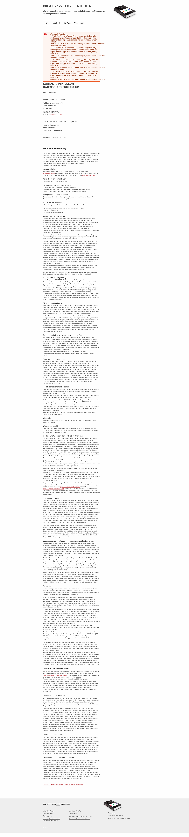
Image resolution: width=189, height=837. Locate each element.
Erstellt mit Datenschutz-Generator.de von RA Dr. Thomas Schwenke (63, 785)
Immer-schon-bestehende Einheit (80, 816)
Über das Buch (48, 813)
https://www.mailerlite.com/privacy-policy (55, 675)
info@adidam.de (55, 114)
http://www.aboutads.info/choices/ (70, 487)
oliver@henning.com (88, 175)
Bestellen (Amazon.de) (115, 815)
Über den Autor (48, 811)
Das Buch (56, 23)
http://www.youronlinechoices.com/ (53, 489)
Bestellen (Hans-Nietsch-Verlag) (119, 818)
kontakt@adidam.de (49, 173)
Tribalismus (73, 813)
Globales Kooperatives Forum (79, 819)
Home (47, 23)
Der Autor (67, 23)
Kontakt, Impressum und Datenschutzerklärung (51, 819)
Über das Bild (47, 816)
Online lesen (79, 23)
